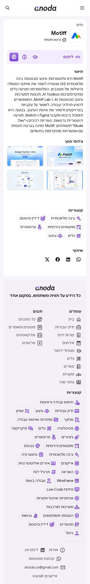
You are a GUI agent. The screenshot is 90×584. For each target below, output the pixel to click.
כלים (80, 25)
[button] (82, 7)
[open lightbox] (65, 156)
